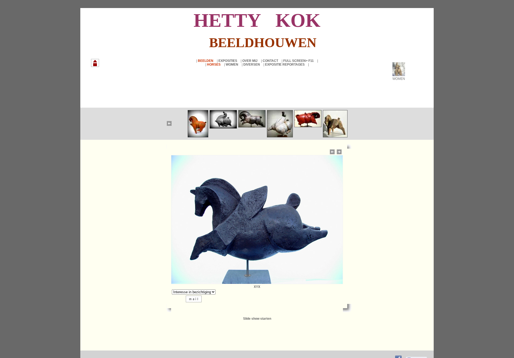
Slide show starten (257, 319)
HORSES (214, 64)
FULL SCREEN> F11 (299, 61)
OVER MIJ (250, 61)
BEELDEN (206, 61)
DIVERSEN (252, 64)
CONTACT (271, 61)
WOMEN (232, 64)
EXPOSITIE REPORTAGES (285, 64)
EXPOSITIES (228, 61)
